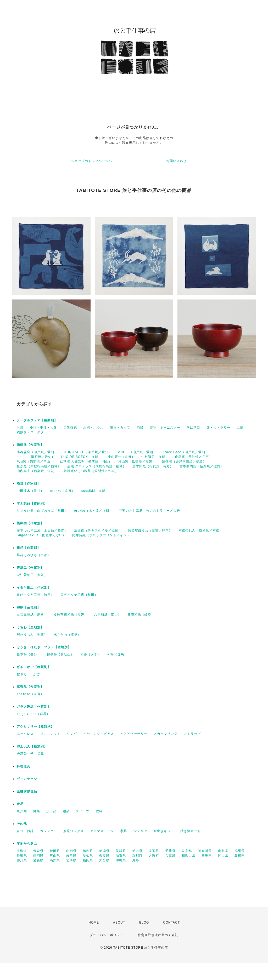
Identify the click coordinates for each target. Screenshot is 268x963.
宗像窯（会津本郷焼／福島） (184, 461)
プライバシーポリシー (107, 935)
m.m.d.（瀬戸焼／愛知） (36, 457)
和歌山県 (188, 855)
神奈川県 (205, 851)
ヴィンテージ (27, 779)
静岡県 (38, 855)
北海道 (22, 851)
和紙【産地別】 (29, 607)
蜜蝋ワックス (73, 831)
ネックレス (25, 734)
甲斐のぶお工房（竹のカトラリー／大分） (151, 510)
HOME (93, 922)
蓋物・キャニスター (165, 427)
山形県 (71, 851)
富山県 (55, 855)
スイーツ (83, 811)
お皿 (20, 427)
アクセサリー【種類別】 (35, 726)
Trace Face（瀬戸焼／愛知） (186, 452)
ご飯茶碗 (70, 427)
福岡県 (88, 860)
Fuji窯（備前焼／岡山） (35, 461)
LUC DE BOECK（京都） (81, 457)
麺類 (66, 811)
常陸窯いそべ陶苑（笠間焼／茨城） (91, 471)
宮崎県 (71, 860)
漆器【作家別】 (29, 483)
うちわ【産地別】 (30, 627)
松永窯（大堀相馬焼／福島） (39, 466)
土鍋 (240, 427)
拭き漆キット (190, 831)
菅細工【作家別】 (30, 567)
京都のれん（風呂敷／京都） (200, 530)
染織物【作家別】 (30, 523)
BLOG (144, 922)
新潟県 (104, 851)
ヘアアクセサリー (133, 734)
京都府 (137, 855)
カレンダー (48, 831)
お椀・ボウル (93, 427)
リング (72, 734)
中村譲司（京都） (155, 457)
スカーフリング (165, 734)
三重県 (207, 855)
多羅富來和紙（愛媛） (71, 614)
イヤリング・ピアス (98, 734)
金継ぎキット (164, 831)
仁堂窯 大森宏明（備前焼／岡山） (86, 461)
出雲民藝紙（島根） (32, 614)
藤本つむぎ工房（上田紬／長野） (42, 530)
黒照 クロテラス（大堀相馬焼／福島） (96, 466)
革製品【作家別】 (30, 687)
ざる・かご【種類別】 (34, 667)
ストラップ (192, 734)
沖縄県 (121, 860)
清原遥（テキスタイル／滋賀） (98, 530)
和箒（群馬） (117, 654)
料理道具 (23, 766)
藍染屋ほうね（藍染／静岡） (150, 530)
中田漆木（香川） (30, 491)
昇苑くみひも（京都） (34, 555)
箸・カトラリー (218, 427)
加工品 (51, 811)
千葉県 (170, 851)
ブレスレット (50, 734)
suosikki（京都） (95, 491)
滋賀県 (121, 855)
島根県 (239, 855)
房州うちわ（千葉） (32, 634)
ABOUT (119, 922)
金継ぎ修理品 (27, 791)
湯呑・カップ (120, 427)
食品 (20, 804)
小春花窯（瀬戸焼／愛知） (37, 452)
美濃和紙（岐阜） (141, 614)
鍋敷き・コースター (32, 432)
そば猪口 (193, 427)
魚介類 (22, 811)
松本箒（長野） (29, 654)
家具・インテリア (133, 831)
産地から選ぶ (27, 843)
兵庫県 (170, 855)
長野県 (22, 855)
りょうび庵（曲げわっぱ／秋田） (42, 510)
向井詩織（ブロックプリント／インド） (102, 535)
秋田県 (55, 851)
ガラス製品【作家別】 (34, 706)
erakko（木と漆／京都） (93, 510)
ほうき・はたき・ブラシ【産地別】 (44, 647)
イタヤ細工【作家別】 (34, 587)
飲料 (99, 811)
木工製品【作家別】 (32, 503)
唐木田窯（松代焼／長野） (152, 466)
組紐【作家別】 (29, 548)
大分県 (104, 860)
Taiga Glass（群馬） (33, 714)
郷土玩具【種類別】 (32, 746)
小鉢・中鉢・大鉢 (43, 427)
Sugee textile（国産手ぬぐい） (41, 535)
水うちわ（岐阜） (67, 634)
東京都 (187, 851)
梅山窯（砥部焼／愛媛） (137, 461)
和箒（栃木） (90, 654)
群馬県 (239, 851)
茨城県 (121, 851)
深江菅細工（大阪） (32, 575)
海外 (135, 860)
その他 (22, 824)
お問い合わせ (176, 161)
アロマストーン (102, 831)
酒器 (140, 427)
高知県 (55, 860)
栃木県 (137, 851)
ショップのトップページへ (91, 161)
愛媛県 (38, 860)
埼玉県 (154, 851)
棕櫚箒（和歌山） (60, 654)
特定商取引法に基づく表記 (158, 935)
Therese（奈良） (30, 694)
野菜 (36, 811)
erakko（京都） (62, 491)
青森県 (38, 851)
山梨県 (223, 851)
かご (36, 674)
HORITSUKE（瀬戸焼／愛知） (88, 452)
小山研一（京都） (121, 457)
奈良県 (104, 855)
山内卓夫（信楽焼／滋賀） (37, 471)
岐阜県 (71, 855)
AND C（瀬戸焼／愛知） (137, 452)
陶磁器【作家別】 (30, 445)
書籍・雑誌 (25, 831)
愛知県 (88, 855)
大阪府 (154, 855)
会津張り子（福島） (32, 754)
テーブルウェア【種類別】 (37, 420)
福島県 (88, 851)
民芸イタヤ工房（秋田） (79, 595)
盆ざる (22, 674)
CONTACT (171, 922)
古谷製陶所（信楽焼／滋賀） (202, 466)
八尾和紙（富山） (107, 614)
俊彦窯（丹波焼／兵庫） (193, 457)
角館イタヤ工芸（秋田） (35, 595)
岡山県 (223, 855)
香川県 (22, 860)
